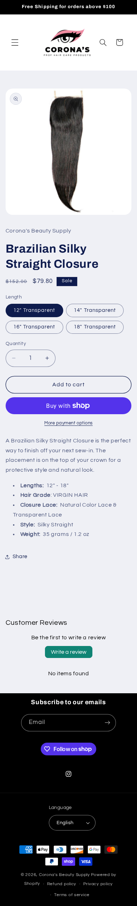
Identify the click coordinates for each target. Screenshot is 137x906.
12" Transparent (34, 310)
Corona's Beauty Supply (64, 875)
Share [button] (20, 556)
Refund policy (62, 884)
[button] (15, 42)
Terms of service (72, 895)
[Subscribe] (107, 722)
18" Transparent (95, 327)
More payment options (68, 423)
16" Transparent (34, 327)
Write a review (68, 652)
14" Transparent (95, 310)
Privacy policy (98, 884)
